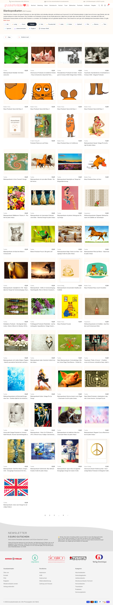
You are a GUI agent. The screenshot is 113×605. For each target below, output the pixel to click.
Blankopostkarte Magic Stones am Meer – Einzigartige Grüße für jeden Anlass (70, 253)
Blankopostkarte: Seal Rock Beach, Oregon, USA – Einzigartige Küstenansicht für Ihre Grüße (15, 470)
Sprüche (9, 28)
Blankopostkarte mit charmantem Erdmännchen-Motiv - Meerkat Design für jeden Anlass (42, 216)
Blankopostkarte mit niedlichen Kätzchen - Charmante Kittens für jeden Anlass (68, 433)
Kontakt (5, 575)
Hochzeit (60, 5)
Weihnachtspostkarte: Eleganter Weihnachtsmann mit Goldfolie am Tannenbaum (96, 216)
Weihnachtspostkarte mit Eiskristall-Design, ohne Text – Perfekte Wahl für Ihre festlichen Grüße (15, 397)
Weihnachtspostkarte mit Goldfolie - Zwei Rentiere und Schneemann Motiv (96, 325)
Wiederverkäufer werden (10, 584)
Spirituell (79, 24)
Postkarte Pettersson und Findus (39, 143)
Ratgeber (93, 5)
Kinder (70, 24)
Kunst (23, 24)
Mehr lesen (6, 20)
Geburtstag (40, 5)
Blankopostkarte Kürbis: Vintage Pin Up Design (41, 397)
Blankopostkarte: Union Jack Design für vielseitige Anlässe (15, 506)
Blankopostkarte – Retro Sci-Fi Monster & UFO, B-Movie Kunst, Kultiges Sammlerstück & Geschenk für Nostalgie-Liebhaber (42, 434)
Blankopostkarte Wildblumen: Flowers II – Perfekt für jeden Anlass (15, 216)
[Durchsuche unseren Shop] (100, 5)
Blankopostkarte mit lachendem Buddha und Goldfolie (69, 289)
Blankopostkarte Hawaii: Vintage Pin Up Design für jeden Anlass (96, 144)
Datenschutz (43, 578)
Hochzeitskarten (80, 584)
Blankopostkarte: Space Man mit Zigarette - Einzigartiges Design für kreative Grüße (69, 470)
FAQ (4, 578)
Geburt (46, 5)
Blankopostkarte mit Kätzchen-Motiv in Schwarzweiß (13, 253)
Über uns (6, 572)
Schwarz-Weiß (45, 28)
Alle (8, 24)
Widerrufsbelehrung (45, 581)
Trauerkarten (79, 587)
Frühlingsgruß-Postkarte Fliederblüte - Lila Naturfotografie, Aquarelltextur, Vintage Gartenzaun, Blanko (42, 325)
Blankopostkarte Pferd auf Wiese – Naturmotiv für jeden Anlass (96, 253)
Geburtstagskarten (80, 575)
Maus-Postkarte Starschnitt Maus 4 (93, 109)
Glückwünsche (53, 5)
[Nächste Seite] (68, 515)
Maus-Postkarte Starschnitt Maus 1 (67, 109)
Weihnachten (72, 5)
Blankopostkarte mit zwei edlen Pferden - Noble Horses (42, 180)
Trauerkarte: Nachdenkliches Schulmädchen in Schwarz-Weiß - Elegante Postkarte (96, 74)
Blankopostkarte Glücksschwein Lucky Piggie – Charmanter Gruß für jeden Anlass (69, 397)
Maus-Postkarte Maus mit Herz (92, 179)
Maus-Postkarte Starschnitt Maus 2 (40, 109)
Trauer (65, 5)
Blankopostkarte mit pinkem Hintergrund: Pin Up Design (69, 216)
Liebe (61, 24)
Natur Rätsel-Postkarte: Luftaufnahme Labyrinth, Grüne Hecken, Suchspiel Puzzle (96, 397)
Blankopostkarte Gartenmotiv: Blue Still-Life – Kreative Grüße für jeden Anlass (42, 470)
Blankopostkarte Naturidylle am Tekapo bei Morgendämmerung (68, 180)
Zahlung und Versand (45, 584)
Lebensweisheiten (21, 28)
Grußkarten (87, 5)
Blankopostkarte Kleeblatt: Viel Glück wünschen (13, 74)
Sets (42, 24)
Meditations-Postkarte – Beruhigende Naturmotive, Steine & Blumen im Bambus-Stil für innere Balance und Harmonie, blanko (15, 325)
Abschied (33, 5)
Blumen (96, 24)
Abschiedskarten (80, 572)
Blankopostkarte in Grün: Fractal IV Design (15, 179)
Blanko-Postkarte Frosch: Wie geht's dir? (41, 252)
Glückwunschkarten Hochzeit (83, 581)
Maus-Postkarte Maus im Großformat (67, 143)
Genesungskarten (80, 592)
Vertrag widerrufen (8, 587)
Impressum (42, 572)
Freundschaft (51, 24)
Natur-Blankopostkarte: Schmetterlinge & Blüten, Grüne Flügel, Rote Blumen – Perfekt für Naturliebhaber (69, 361)
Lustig (15, 24)
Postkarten (79, 5)
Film (88, 24)
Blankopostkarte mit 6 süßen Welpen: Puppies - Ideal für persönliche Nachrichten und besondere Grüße (15, 361)
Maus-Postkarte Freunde (64, 324)
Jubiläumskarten (80, 578)
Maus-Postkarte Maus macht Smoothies (95, 288)
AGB (40, 575)
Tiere (104, 24)
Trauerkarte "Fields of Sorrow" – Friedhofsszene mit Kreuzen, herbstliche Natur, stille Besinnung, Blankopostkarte (96, 361)
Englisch (33, 28)
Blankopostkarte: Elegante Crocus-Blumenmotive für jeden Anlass (96, 433)
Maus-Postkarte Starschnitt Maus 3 (13, 109)
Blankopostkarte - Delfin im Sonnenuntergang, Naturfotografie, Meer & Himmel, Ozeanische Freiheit (42, 289)
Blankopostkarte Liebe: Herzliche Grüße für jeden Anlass (42, 361)
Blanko (32, 24)
